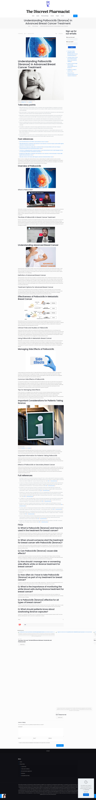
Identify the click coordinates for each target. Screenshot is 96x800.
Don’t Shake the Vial (61, 714)
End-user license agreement (26, 771)
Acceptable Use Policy (25, 775)
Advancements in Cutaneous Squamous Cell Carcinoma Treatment (73, 74)
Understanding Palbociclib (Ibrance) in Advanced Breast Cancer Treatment (54, 26)
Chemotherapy (35, 26)
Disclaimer (23, 773)
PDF (48, 480)
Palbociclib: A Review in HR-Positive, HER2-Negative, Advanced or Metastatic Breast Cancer (36, 156)
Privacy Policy (22, 764)
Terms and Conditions (25, 768)
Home (29, 26)
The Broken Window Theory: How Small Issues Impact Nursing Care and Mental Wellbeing (73, 59)
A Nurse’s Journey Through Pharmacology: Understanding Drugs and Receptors (72, 65)
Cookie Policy (23, 766)
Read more (86, 791)
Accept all (86, 794)
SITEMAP (48, 751)
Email (34, 738)
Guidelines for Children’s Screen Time (72, 70)
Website (50, 738)
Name (19, 738)
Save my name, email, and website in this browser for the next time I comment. (34, 742)
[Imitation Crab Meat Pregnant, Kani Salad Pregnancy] (63, 30)
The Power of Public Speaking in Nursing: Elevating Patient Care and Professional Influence (73, 53)
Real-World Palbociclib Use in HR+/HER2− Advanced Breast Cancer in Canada (33, 141)
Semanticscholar (54, 480)
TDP (24, 33)
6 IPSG (75, 15)
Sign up (72, 47)
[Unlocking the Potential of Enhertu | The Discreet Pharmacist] (18, 30)
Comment (20, 726)
